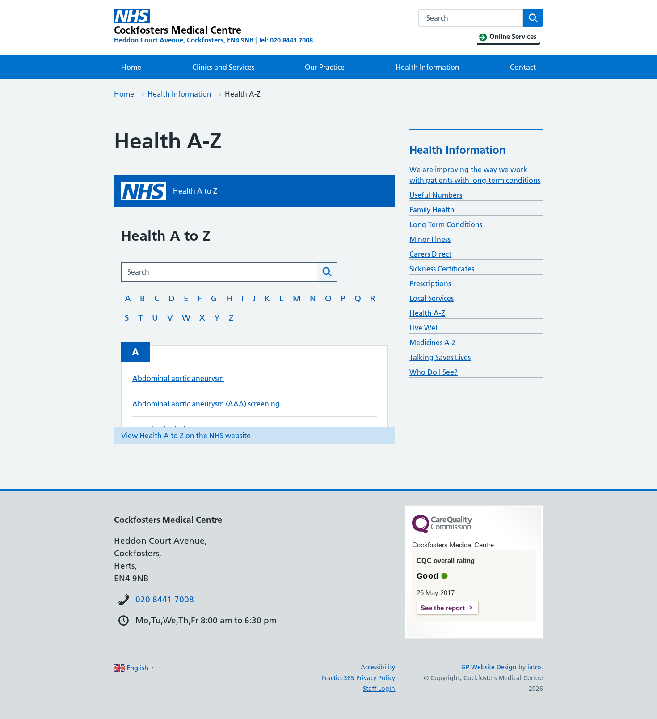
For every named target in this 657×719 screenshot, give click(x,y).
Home (131, 67)
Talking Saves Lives (440, 357)
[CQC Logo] (442, 531)
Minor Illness (430, 239)
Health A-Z (427, 313)
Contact (523, 67)
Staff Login (379, 689)
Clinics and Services (223, 67)
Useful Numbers (435, 194)
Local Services (431, 298)
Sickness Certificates (441, 268)
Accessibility (378, 667)
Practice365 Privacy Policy (358, 678)
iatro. (535, 667)
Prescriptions (430, 283)
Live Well (424, 327)
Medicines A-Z (432, 342)
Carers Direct (430, 254)
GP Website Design (489, 667)
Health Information (427, 67)
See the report (443, 608)
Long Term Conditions (445, 224)
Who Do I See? (433, 372)
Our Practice (325, 67)
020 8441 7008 (164, 599)
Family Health (432, 209)
